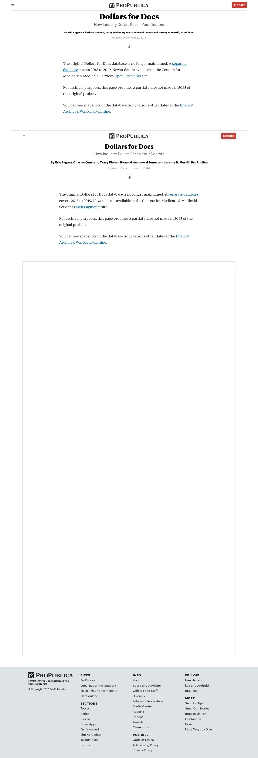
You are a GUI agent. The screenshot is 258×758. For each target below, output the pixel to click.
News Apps (88, 724)
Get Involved (89, 729)
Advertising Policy (145, 745)
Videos (85, 719)
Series (84, 714)
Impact (138, 717)
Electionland (89, 696)
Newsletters (193, 680)
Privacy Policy (142, 750)
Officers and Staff (145, 691)
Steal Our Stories (197, 708)
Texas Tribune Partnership (98, 691)
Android (203, 685)
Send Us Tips (194, 703)
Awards (138, 722)
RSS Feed (192, 691)
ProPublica (88, 680)
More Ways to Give (198, 729)
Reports (138, 711)
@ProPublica (89, 740)
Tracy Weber (113, 32)
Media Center (142, 706)
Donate (190, 724)
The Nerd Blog (90, 734)
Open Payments (127, 75)
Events (85, 745)
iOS (187, 685)
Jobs (136, 701)
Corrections (141, 727)
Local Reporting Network (98, 685)
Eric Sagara (74, 32)
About (137, 680)
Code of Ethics (143, 740)
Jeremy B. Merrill (168, 32)
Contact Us (193, 719)
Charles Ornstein (93, 32)
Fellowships (154, 701)
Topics (85, 708)
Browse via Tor (195, 714)
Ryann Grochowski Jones (137, 32)
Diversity (139, 696)
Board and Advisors (147, 685)
